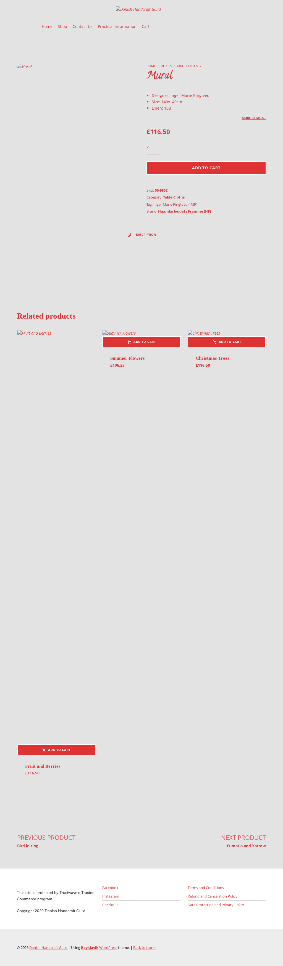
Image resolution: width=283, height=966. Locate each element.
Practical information (117, 26)
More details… (254, 118)
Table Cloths (187, 66)
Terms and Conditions (206, 887)
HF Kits (166, 66)
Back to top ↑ (144, 947)
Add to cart (206, 167)
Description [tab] (145, 234)
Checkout (110, 904)
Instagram (110, 896)
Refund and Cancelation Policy (212, 896)
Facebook (110, 887)
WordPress (108, 947)
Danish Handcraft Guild (48, 947)
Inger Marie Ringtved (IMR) (175, 204)
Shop (62, 26)
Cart (146, 26)
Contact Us (83, 26)
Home (47, 26)
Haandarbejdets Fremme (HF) (184, 211)
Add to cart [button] (59, 750)
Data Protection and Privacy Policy (216, 904)
